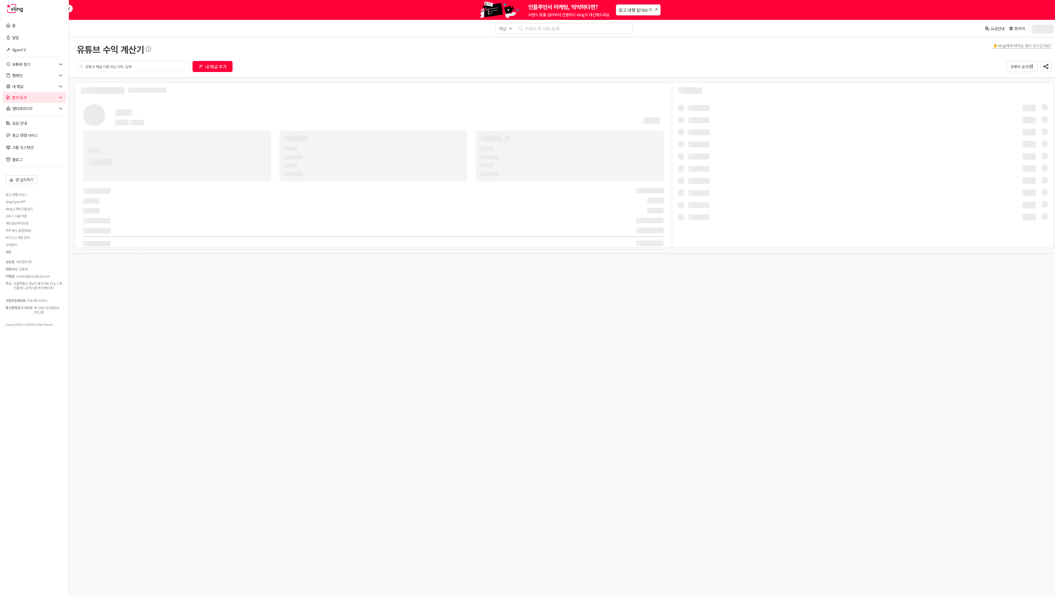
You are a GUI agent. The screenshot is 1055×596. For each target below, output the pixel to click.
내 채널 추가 (216, 66)
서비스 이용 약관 (16, 216)
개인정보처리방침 (17, 223)
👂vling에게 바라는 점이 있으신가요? (1022, 45)
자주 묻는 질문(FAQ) (18, 230)
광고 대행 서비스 (16, 194)
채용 (8, 252)
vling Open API (15, 201)
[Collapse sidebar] (69, 8)
